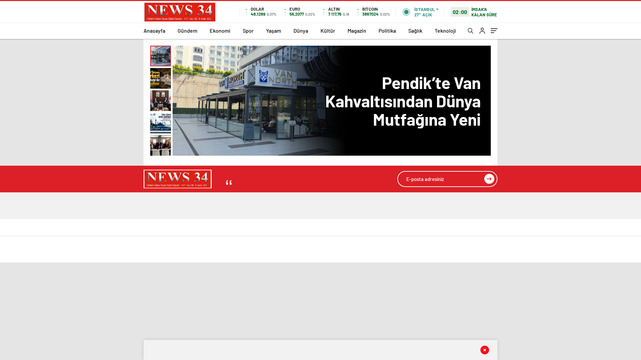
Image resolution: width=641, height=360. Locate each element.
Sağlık (415, 30)
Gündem (187, 30)
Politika (387, 30)
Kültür (327, 30)
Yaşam (273, 30)
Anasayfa (154, 30)
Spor (248, 30)
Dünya (300, 30)
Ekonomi (220, 30)
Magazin (357, 30)
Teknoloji (445, 30)
